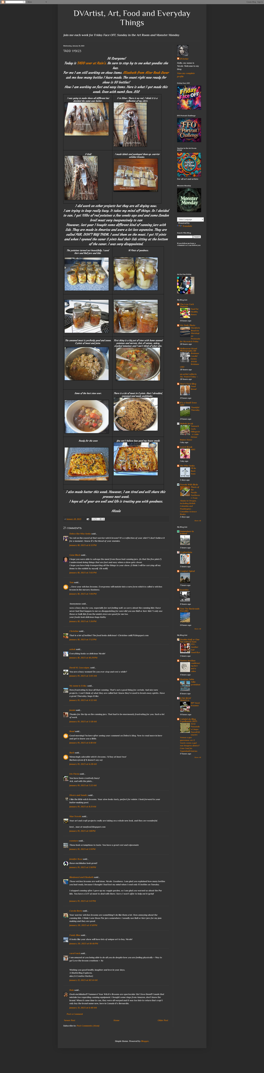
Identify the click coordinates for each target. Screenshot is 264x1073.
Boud (72, 731)
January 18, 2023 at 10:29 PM (83, 658)
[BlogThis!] (95, 519)
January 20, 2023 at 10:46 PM (83, 943)
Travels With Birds (189, 484)
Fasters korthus (188, 660)
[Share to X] (98, 519)
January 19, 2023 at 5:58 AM (83, 721)
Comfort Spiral (187, 571)
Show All (197, 521)
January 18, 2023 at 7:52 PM (82, 639)
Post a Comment (75, 1014)
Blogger (145, 1041)
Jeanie (72, 710)
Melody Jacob (186, 423)
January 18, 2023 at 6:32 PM (83, 545)
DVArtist (184, 59)
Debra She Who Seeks (80, 534)
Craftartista (186, 552)
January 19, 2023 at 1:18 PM (82, 831)
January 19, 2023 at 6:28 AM (83, 764)
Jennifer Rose (75, 859)
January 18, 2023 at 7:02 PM (83, 572)
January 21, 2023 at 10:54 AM (83, 980)
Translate (187, 226)
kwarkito (184, 590)
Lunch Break (186, 447)
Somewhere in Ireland (187, 532)
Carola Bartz (75, 911)
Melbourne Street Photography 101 (188, 349)
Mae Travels (75, 816)
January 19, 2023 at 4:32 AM (83, 700)
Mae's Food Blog (188, 384)
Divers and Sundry (78, 795)
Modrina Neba (187, 679)
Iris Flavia (74, 774)
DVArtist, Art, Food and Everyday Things (132, 18)
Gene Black (74, 555)
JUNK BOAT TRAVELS (185, 699)
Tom (71, 582)
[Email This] (93, 519)
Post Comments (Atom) (88, 1026)
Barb (71, 752)
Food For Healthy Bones (195, 312)
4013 (193, 449)
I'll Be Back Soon (193, 471)
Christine (74, 631)
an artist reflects (188, 374)
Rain (71, 990)
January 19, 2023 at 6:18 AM (82, 743)
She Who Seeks (187, 466)
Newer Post (69, 1020)
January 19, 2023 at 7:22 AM (83, 785)
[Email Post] (88, 519)
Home (116, 1020)
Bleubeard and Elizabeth (81, 877)
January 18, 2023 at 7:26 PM (82, 621)
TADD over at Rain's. (92, 63)
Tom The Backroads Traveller (190, 610)
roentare (73, 841)
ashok (72, 649)
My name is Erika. (78, 686)
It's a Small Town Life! (188, 403)
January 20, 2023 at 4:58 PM (83, 925)
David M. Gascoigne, (79, 667)
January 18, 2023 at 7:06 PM (83, 594)
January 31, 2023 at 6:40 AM (83, 1008)
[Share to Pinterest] (103, 519)
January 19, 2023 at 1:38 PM (82, 867)
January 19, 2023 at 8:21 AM (82, 806)
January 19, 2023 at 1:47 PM (82, 901)
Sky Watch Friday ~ (189, 376)
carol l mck (74, 953)
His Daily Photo (187, 325)
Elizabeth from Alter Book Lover (146, 73)
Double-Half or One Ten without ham (189, 640)
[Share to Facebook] (100, 519)
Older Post (163, 1020)
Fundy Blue (74, 935)
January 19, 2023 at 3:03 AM (83, 676)
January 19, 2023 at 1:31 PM (82, 849)
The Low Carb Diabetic (187, 305)
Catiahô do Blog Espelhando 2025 (188, 720)
